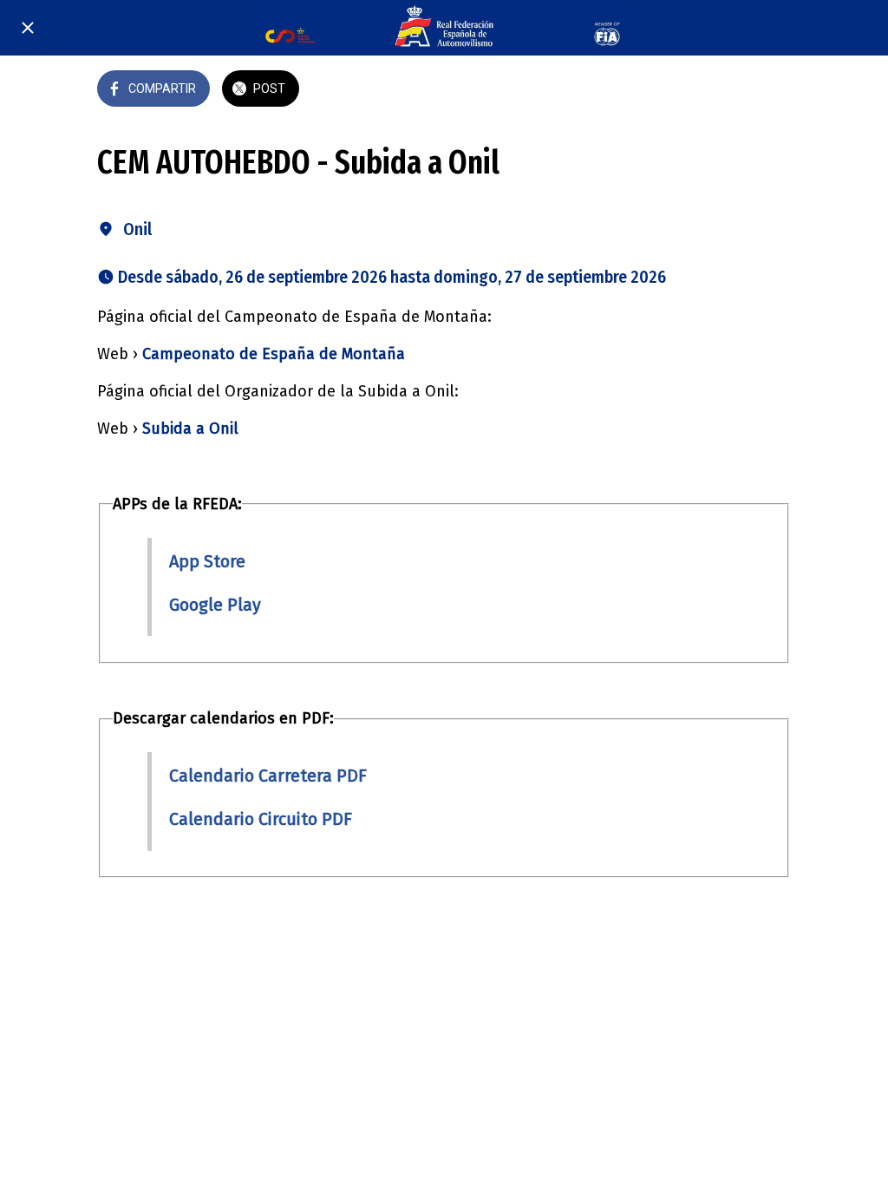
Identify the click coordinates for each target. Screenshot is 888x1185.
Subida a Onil (190, 428)
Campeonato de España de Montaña (273, 353)
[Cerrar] (27, 27)
